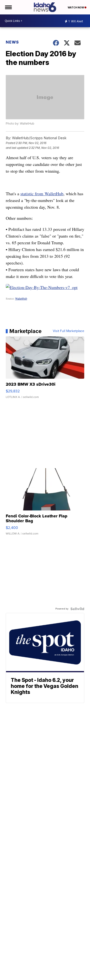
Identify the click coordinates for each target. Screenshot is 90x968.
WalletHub (21, 298)
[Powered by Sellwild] (77, 608)
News (12, 42)
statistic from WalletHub (41, 193)
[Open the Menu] (8, 7)
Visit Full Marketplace (68, 331)
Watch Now (76, 7)
